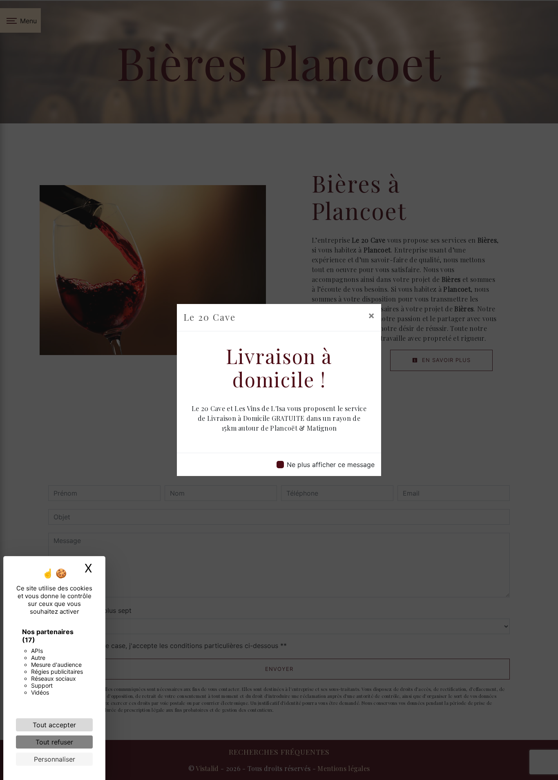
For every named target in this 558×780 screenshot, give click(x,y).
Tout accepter (54, 725)
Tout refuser (54, 742)
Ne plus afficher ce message (331, 464)
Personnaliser (54, 759)
